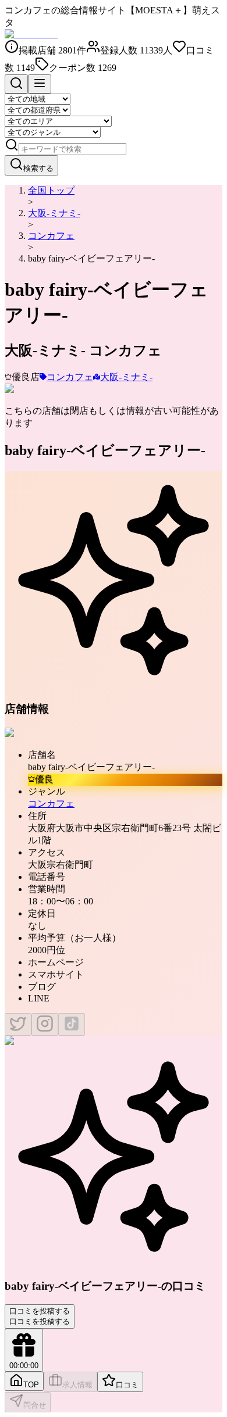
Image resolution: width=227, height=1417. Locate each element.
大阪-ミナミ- (54, 213)
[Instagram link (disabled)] (44, 1024)
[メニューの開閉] (39, 84)
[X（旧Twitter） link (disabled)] (18, 1024)
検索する (38, 168)
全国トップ (51, 190)
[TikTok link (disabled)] (71, 1024)
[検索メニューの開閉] (16, 84)
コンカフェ (51, 236)
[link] (91, 258)
